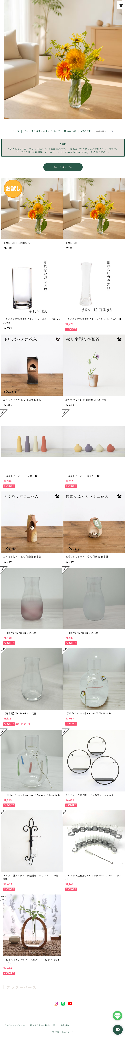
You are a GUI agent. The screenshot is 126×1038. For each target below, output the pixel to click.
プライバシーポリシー (14, 1025)
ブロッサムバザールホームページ (42, 131)
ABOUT (85, 131)
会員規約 (65, 1025)
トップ (15, 131)
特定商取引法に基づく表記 (42, 1025)
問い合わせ (70, 131)
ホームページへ (63, 167)
